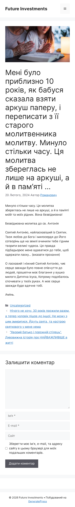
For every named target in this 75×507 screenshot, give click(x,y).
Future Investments (26, 8)
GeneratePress (37, 501)
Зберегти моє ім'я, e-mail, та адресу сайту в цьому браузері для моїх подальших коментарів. (35, 448)
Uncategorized (20, 305)
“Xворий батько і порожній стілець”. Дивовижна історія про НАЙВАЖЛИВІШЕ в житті (36, 337)
